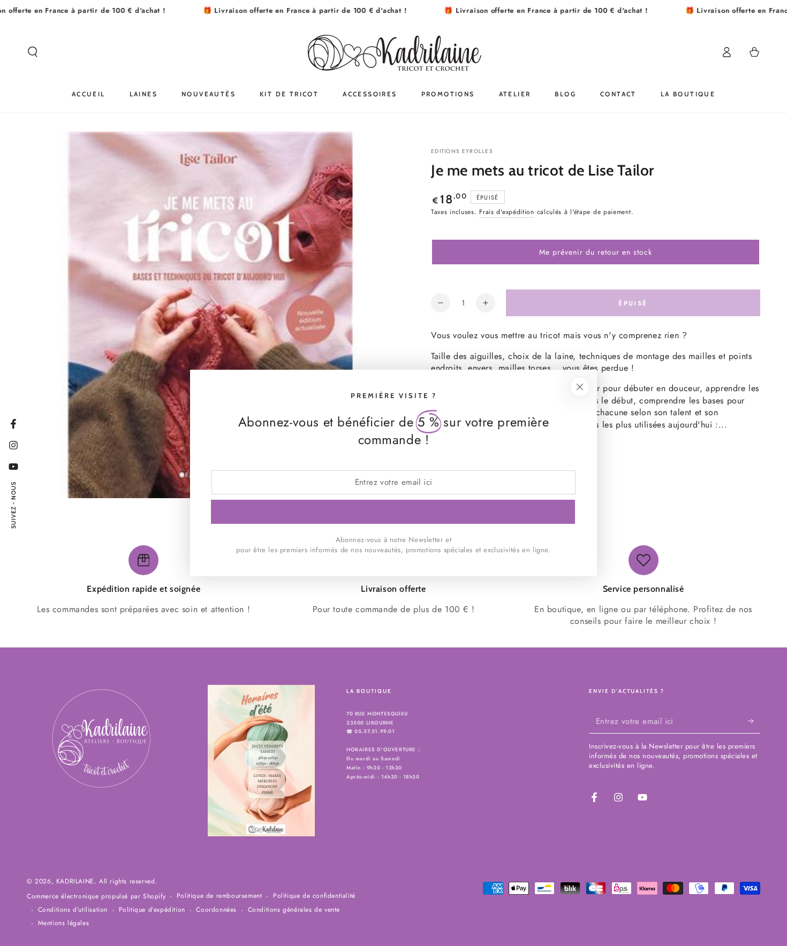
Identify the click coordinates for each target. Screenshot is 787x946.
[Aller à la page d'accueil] (393, 52)
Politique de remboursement (219, 896)
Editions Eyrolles (462, 151)
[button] (33, 52)
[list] (393, 586)
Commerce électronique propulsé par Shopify (96, 896)
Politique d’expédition (152, 909)
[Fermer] (580, 387)
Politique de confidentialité (314, 896)
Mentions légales (63, 923)
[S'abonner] (754, 721)
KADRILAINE (75, 881)
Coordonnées (216, 909)
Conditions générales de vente (294, 909)
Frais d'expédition (506, 212)
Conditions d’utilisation (73, 909)
